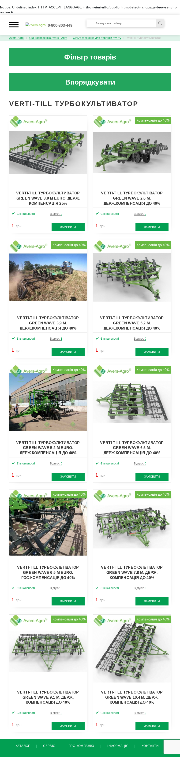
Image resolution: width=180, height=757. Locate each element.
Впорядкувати (90, 82)
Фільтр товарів (90, 57)
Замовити (68, 227)
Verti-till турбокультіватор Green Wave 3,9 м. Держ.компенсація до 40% (48, 323)
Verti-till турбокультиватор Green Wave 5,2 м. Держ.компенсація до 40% (132, 323)
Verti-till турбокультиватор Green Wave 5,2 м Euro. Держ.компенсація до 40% (48, 448)
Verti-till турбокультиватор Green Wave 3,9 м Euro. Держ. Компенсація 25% (48, 198)
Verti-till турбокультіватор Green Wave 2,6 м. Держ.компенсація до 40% (132, 198)
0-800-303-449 (60, 25)
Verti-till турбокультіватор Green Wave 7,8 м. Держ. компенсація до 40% (132, 572)
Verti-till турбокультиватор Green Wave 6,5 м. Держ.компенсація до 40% (132, 448)
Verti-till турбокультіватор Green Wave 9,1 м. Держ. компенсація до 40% (48, 697)
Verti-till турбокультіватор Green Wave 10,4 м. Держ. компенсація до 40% (132, 697)
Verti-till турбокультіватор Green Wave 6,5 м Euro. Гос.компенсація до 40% (48, 572)
